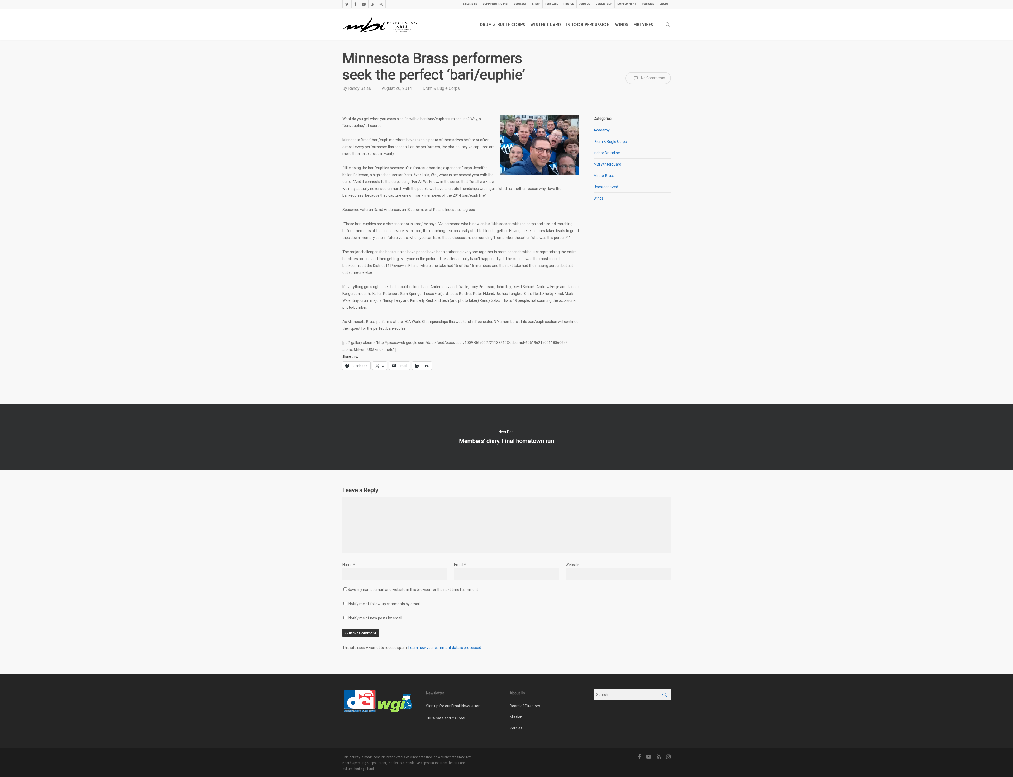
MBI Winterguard (607, 164)
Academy (602, 130)
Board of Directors (525, 706)
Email (460, 565)
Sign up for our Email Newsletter (453, 706)
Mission (516, 717)
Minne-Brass (604, 175)
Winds (599, 198)
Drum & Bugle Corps (441, 88)
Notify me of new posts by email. (375, 618)
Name (348, 565)
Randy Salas (359, 88)
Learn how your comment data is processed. (445, 648)
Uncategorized (606, 187)
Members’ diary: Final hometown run (506, 437)
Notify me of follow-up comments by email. (384, 604)
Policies (516, 728)
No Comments (652, 78)
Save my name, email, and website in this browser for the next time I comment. (413, 589)
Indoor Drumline (607, 153)
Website (572, 565)
